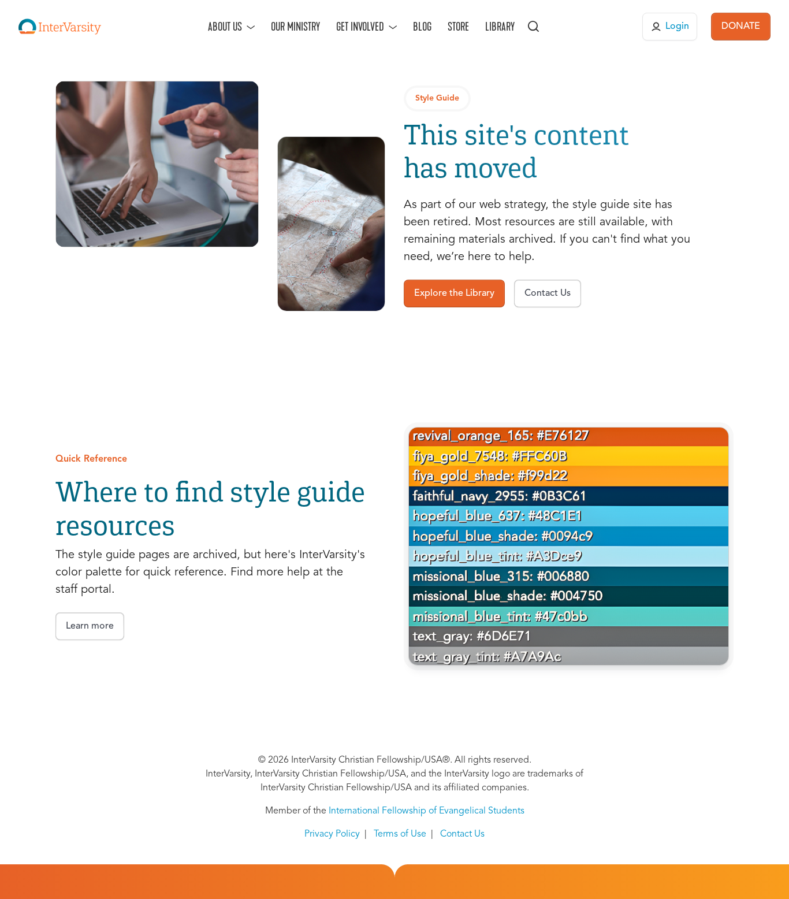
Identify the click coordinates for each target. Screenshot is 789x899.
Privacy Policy (332, 834)
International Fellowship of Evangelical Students (426, 811)
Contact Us (462, 834)
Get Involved (360, 27)
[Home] (59, 26)
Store (458, 27)
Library (500, 27)
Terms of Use (400, 834)
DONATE (740, 26)
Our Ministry (295, 27)
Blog (422, 27)
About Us (225, 27)
